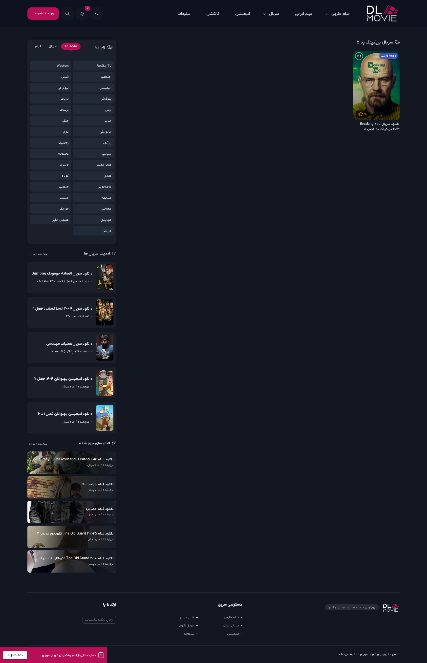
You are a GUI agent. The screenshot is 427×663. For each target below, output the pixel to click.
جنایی (107, 121)
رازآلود (107, 143)
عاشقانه (63, 154)
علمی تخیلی (103, 165)
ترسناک (64, 110)
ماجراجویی (104, 187)
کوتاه (65, 176)
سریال (274, 13)
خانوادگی (105, 132)
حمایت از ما (15, 655)
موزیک (64, 209)
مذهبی (64, 187)
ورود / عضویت (43, 13)
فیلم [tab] (38, 46)
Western (63, 66)
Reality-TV (104, 66)
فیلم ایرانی (303, 13)
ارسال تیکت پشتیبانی (99, 620)
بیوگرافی (63, 88)
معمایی (106, 209)
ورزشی (107, 231)
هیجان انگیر (60, 220)
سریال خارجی (186, 625)
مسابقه (106, 198)
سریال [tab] (53, 46)
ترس (108, 110)
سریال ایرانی (231, 625)
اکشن (65, 77)
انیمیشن (242, 13)
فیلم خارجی (340, 13)
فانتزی (64, 165)
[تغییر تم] (97, 13)
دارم (66, 132)
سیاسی (106, 154)
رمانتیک (63, 143)
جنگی (65, 121)
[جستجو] (67, 13)
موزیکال (106, 220)
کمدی (107, 176)
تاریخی (64, 99)
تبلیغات (183, 13)
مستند (64, 198)
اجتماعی (106, 77)
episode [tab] (71, 46)
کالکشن (212, 13)
